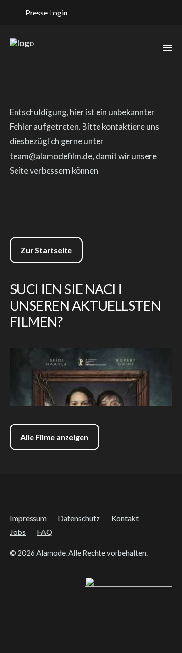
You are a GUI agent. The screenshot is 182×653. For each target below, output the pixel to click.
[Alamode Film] (22, 48)
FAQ (44, 531)
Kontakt (125, 518)
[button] (92, 12)
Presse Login (46, 12)
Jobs (18, 531)
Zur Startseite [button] (46, 250)
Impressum (28, 518)
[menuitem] (41, 12)
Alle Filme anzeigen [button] (54, 436)
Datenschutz (79, 518)
